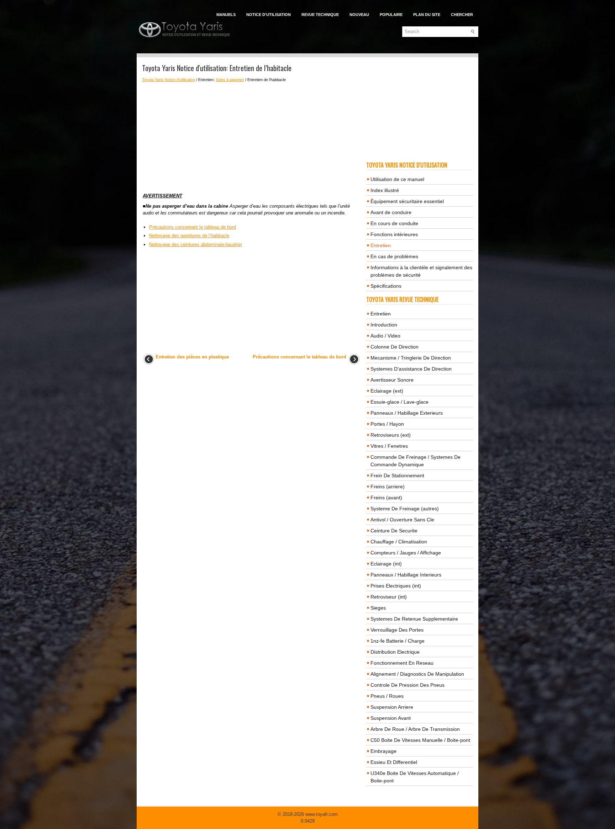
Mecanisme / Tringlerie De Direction (410, 358)
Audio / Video (385, 336)
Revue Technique (320, 14)
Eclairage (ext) (386, 391)
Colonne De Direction (394, 347)
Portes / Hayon (387, 424)
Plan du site (426, 14)
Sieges (378, 608)
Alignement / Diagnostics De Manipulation (417, 674)
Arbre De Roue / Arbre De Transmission (415, 729)
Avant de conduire (390, 212)
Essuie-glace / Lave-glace (399, 402)
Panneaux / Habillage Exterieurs (406, 413)
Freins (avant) (386, 497)
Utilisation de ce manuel (397, 179)
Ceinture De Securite (393, 530)
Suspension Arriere (391, 707)
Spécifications (385, 286)
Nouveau (359, 14)
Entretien (380, 245)
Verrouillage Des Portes (397, 630)
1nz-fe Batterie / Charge (397, 641)
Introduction (383, 325)
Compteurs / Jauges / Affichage (405, 553)
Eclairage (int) (386, 564)
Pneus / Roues (387, 696)
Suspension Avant (390, 718)
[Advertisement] (251, 135)
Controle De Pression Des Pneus (407, 685)
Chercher (462, 14)
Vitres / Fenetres (389, 446)
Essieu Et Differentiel (393, 762)
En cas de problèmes (394, 256)
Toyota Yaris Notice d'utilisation (168, 80)
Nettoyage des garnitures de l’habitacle (189, 235)
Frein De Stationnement (397, 475)
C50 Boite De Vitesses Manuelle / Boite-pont (420, 740)
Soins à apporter (230, 80)
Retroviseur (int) (388, 597)
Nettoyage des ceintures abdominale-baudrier (195, 244)
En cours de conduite (394, 223)
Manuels (226, 14)
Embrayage (383, 751)
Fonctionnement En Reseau (401, 663)
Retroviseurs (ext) (390, 435)
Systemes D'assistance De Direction (411, 369)
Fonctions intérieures (394, 234)
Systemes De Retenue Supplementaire (414, 619)
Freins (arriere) (387, 486)
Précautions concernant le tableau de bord (192, 227)
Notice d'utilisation (268, 14)
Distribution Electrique (395, 652)
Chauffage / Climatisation (398, 541)
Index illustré (384, 190)
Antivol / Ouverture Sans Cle (402, 519)
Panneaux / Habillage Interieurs (405, 575)
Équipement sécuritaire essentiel (407, 201)
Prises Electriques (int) (395, 586)
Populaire (391, 14)
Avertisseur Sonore (392, 380)
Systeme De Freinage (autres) (404, 508)
